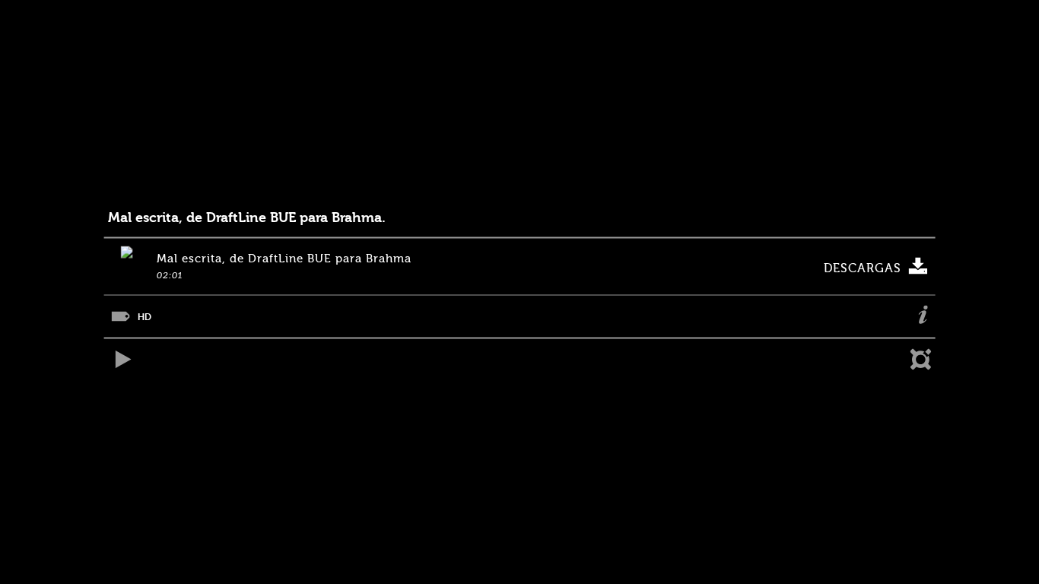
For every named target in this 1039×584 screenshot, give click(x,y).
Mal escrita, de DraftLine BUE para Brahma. (247, 218)
